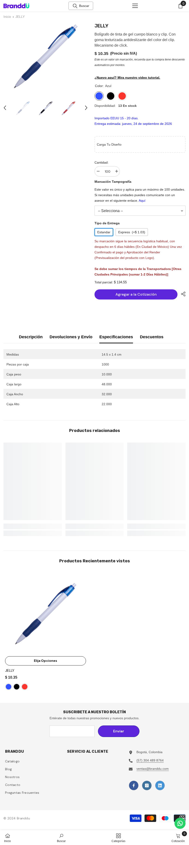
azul (8, 686)
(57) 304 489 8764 (150, 760)
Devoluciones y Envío (71, 337)
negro (16, 686)
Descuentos (151, 337)
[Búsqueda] (75, 6)
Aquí (142, 200)
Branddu (23, 818)
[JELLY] (45, 613)
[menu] (135, 6)
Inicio (7, 16)
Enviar (118, 731)
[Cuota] (181, 294)
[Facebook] (134, 785)
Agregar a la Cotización (136, 294)
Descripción (31, 337)
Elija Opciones (45, 661)
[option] (23, 107)
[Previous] (4, 107)
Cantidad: (101, 162)
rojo (24, 686)
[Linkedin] (160, 785)
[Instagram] (147, 785)
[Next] (86, 107)
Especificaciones (116, 337)
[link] (32, 526)
